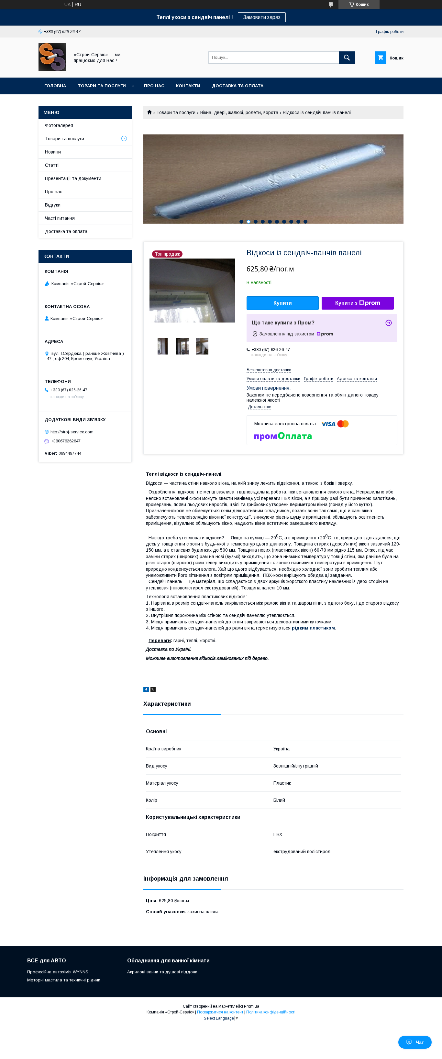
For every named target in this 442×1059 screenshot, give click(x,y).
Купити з (346, 303)
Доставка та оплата (237, 85)
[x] (153, 690)
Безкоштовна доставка (269, 369)
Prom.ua (251, 1006)
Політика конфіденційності (270, 1012)
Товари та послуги (102, 85)
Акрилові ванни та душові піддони (162, 971)
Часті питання (60, 218)
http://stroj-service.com (72, 431)
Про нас (154, 85)
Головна (55, 85)
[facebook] (146, 690)
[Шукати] (347, 57)
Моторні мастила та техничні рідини (63, 980)
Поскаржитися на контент (220, 1012)
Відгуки (53, 204)
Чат (420, 1042)
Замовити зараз (262, 17)
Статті (52, 165)
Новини (53, 151)
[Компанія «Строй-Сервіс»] (52, 69)
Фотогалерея (59, 125)
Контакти (188, 85)
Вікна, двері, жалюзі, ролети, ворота (239, 112)
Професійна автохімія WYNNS (57, 971)
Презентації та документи (73, 178)
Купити (282, 303)
